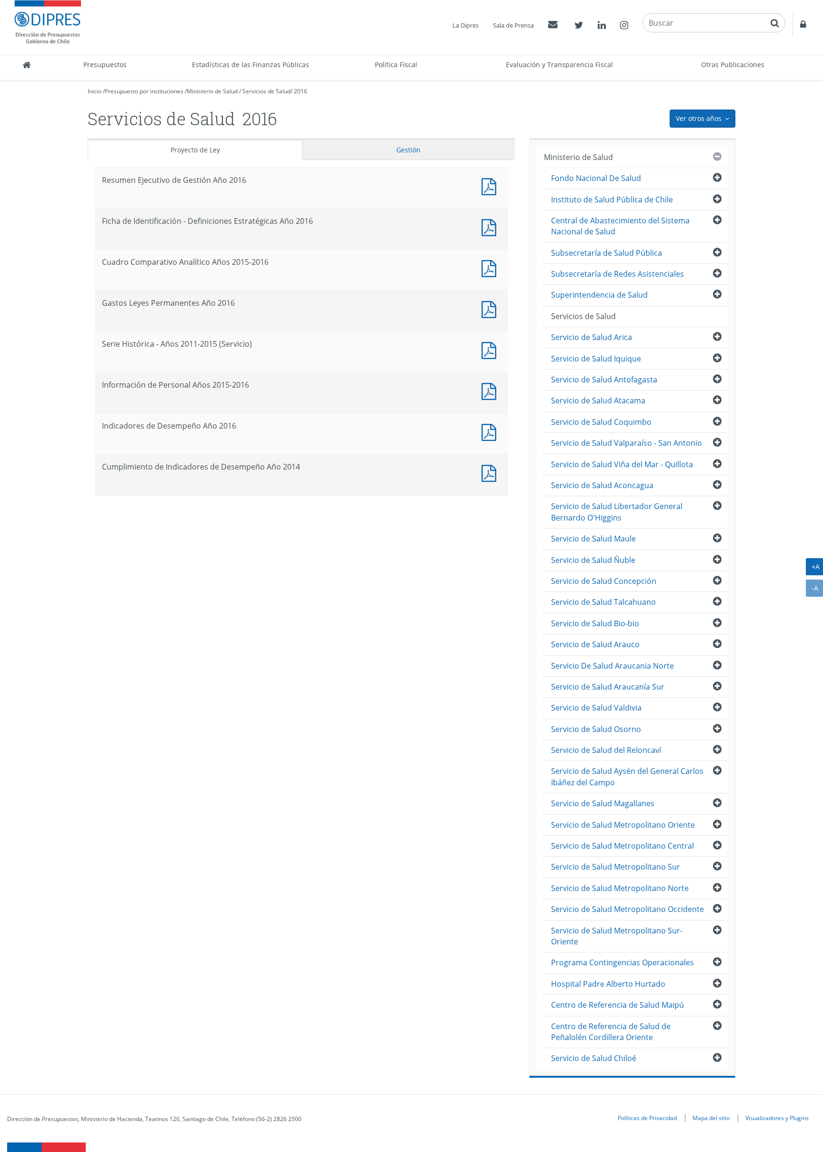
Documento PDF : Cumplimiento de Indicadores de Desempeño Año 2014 (491, 472)
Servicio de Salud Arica (591, 337)
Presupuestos (105, 64)
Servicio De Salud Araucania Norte (612, 666)
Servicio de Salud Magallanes (602, 803)
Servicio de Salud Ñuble (593, 560)
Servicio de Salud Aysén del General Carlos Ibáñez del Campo (627, 776)
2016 (300, 91)
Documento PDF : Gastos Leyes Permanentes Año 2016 (491, 308)
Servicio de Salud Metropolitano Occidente (627, 909)
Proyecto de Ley (195, 149)
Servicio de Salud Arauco (595, 644)
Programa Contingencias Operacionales (622, 962)
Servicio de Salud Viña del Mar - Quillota (622, 464)
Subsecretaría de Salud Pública (606, 253)
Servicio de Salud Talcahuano (603, 602)
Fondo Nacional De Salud (596, 178)
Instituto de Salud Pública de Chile (612, 199)
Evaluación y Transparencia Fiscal (559, 64)
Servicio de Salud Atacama (598, 400)
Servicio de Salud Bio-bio (595, 623)
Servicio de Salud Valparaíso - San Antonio (626, 443)
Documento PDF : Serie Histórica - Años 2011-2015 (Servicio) (491, 349)
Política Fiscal (396, 64)
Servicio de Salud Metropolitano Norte (620, 888)
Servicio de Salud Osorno (596, 729)
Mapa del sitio (711, 1118)
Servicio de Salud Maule (593, 538)
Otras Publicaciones (732, 64)
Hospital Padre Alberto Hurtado (608, 984)
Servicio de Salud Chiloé (593, 1058)
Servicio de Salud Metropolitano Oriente (623, 825)
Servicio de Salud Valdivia (596, 707)
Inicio (94, 91)
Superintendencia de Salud (599, 295)
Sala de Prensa (513, 25)
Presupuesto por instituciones (144, 91)
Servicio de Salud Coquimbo (601, 422)
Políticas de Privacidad (647, 1118)
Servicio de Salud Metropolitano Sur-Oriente (616, 936)
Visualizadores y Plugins (777, 1118)
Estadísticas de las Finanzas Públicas (250, 64)
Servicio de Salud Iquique (596, 358)
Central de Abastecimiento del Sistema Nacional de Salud (620, 226)
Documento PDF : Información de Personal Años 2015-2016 (491, 390)
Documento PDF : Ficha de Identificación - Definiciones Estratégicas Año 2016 (491, 226)
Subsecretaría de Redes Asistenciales (617, 274)
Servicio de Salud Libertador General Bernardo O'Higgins (616, 511)
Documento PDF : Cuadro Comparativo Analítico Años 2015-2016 (491, 267)
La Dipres (465, 25)
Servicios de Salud (266, 91)
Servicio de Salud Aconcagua (602, 485)
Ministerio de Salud (212, 91)
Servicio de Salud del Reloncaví (606, 750)
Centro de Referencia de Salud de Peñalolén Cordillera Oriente (611, 1031)
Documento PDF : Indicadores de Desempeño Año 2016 (491, 431)
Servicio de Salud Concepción (603, 581)
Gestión (408, 149)
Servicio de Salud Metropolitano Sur (615, 866)
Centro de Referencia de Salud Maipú (617, 1005)
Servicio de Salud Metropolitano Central (622, 846)
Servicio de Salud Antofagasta (604, 379)
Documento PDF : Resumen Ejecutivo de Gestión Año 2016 (491, 185)
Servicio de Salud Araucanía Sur (607, 686)
